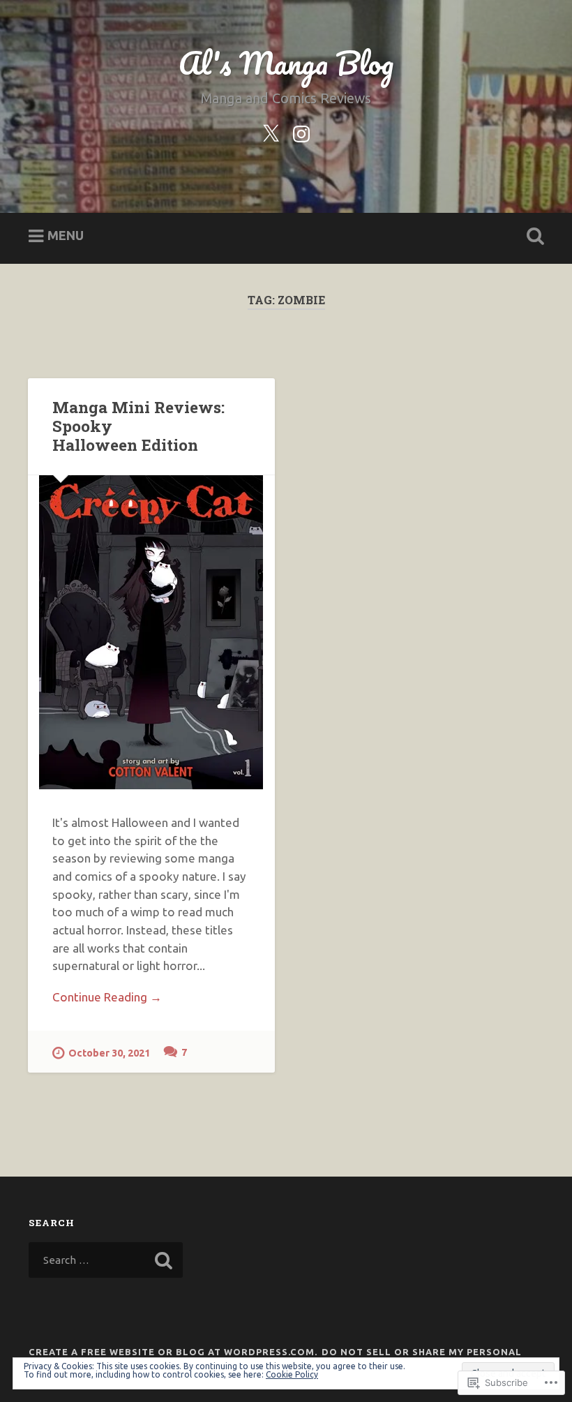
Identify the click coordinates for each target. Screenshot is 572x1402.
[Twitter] (270, 131)
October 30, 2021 (109, 1053)
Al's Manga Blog (286, 62)
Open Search (532, 236)
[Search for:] (106, 1260)
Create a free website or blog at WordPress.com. (173, 1352)
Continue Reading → (107, 997)
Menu (65, 235)
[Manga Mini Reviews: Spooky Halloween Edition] (151, 632)
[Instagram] (301, 131)
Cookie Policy (292, 1374)
